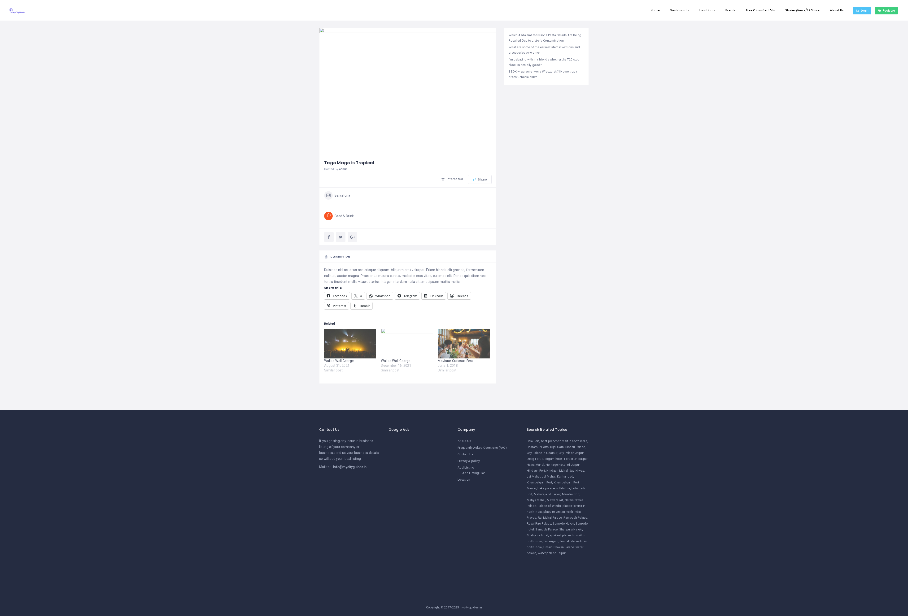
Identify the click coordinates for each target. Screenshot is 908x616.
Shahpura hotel (537, 535)
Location (705, 10)
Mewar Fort (555, 500)
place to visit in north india (562, 511)
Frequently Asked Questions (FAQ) (482, 447)
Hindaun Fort (536, 470)
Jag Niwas (577, 470)
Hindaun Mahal (557, 470)
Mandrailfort (571, 494)
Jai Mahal (534, 476)
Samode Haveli (563, 523)
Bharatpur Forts (538, 447)
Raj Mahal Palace (550, 517)
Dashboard (678, 10)
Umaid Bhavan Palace (558, 547)
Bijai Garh (557, 447)
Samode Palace (546, 529)
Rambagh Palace (575, 517)
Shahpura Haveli (570, 529)
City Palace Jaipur (571, 453)
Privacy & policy (469, 461)
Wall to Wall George (339, 361)
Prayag (532, 517)
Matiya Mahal (536, 500)
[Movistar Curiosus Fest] (464, 343)
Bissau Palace (575, 447)
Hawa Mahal (535, 464)
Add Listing (466, 467)
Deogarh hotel (552, 459)
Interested (454, 179)
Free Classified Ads (760, 10)
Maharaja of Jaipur (547, 494)
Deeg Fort (534, 459)
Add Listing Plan (473, 473)
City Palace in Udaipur (542, 453)
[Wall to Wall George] (350, 343)
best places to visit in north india (564, 441)
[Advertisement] (420, 509)
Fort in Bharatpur (576, 459)
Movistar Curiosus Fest (455, 361)
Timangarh (551, 541)
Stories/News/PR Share (802, 10)
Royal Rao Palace (539, 523)
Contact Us (465, 454)
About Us (837, 10)
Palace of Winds (549, 506)
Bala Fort (533, 441)
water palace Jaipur (552, 553)
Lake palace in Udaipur (553, 488)
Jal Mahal (549, 476)
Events (730, 10)
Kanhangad (565, 476)
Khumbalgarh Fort (539, 482)
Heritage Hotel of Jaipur (563, 464)
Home (655, 10)
